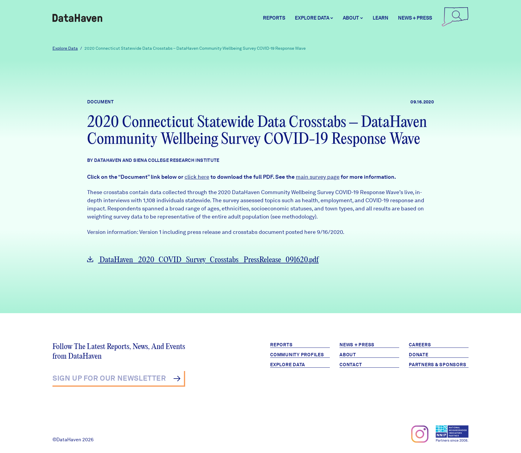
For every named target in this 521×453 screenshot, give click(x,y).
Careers (420, 345)
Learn (380, 18)
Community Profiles (297, 354)
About (347, 354)
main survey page (317, 177)
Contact (350, 364)
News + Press (415, 18)
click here (197, 177)
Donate (418, 354)
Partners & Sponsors (437, 364)
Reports (274, 18)
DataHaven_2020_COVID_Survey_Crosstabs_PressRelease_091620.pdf (208, 260)
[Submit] (176, 378)
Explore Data (65, 48)
